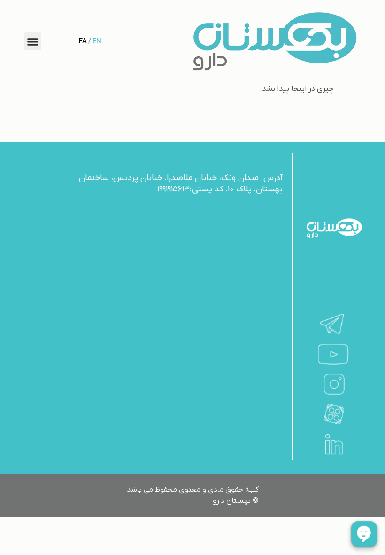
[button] (33, 41)
